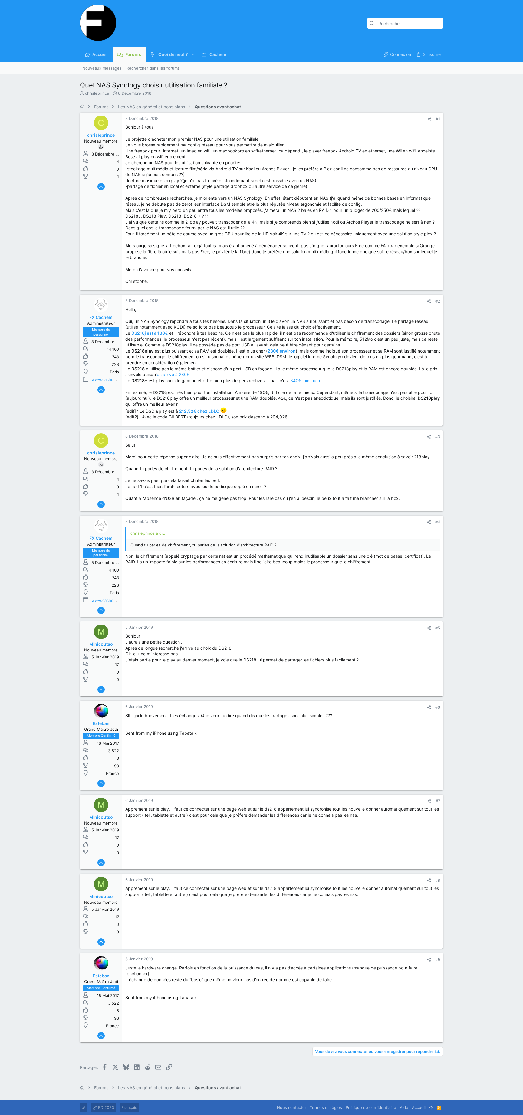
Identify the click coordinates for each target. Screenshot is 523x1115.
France (112, 773)
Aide (404, 1107)
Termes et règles (326, 1107)
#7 (438, 801)
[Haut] (431, 1107)
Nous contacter (291, 1107)
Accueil (419, 1107)
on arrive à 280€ (173, 374)
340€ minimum (305, 380)
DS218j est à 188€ (149, 333)
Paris (114, 371)
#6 (437, 707)
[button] (193, 54)
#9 (437, 959)
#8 (437, 880)
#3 (437, 436)
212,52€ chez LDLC (199, 410)
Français (129, 1107)
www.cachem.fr (106, 379)
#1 (438, 118)
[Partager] (430, 119)
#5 (437, 627)
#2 (437, 301)
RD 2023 (105, 1107)
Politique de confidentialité (371, 1107)
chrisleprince (97, 93)
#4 (437, 522)
